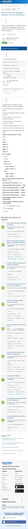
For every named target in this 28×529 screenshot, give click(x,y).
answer (5, 42)
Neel (17, 80)
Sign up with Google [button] (11, 517)
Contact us (4, 479)
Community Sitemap (6, 489)
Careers (16, 473)
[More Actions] (25, 43)
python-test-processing (20, 391)
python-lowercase (19, 394)
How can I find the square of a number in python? (16, 264)
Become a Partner (18, 479)
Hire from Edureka (18, 481)
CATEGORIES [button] (5, 499)
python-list (10, 316)
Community (4, 483)
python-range (10, 256)
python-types (21, 258)
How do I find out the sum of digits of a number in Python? (16, 241)
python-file (10, 389)
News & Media (5, 475)
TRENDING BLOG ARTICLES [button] (8, 501)
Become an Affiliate (19, 477)
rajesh (23, 231)
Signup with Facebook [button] (11, 522)
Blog (3, 481)
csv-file (24, 296)
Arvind (17, 38)
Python (13, 38)
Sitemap (3, 485)
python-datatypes (17, 316)
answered (8, 80)
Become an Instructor (19, 475)
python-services (11, 394)
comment (11, 42)
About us (4, 473)
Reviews (3, 477)
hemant (23, 382)
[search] (25, 5)
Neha (22, 333)
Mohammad (9, 274)
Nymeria (23, 249)
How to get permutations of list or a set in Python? (16, 399)
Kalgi (16, 338)
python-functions (18, 256)
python (4, 34)
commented (7, 90)
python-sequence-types (12, 258)
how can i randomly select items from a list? (15, 301)
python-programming (11, 34)
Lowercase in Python (13, 376)
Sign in (19, 525)
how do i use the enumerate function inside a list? (15, 353)
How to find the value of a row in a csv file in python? (16, 285)
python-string (16, 389)
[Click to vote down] (3, 23)
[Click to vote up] (3, 20)
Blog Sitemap (4, 487)
